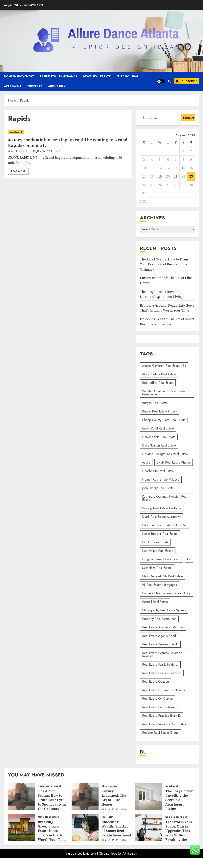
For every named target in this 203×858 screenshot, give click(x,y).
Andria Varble (20, 151)
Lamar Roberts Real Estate (160, 533)
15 (183, 168)
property (34, 86)
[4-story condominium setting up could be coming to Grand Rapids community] (68, 132)
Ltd (189, 559)
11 (152, 168)
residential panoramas (58, 76)
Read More (18, 171)
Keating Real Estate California (162, 508)
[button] (169, 81)
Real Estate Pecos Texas (158, 707)
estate (146, 462)
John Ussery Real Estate (158, 488)
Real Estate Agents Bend (159, 636)
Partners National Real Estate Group (166, 593)
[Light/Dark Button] (161, 81)
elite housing (128, 76)
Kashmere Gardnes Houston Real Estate (164, 498)
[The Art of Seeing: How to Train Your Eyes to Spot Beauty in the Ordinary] (21, 796)
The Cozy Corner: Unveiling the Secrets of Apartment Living (179, 800)
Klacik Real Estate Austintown (161, 516)
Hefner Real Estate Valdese (160, 479)
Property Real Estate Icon (159, 619)
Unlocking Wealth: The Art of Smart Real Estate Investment (116, 828)
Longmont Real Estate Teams (161, 559)
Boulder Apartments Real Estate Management (163, 393)
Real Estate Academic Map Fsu (163, 627)
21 (175, 176)
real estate (108, 817)
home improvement (19, 76)
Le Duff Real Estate (155, 542)
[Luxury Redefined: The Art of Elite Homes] (85, 796)
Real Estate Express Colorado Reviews (162, 654)
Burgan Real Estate (155, 403)
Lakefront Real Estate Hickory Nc (164, 525)
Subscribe (189, 81)
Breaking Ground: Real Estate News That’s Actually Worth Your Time (167, 308)
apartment (12, 86)
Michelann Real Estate (157, 567)
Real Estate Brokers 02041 (160, 644)
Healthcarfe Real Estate (158, 471)
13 (168, 168)
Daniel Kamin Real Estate (158, 437)
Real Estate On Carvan (157, 698)
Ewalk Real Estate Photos (174, 462)
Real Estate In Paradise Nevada (163, 690)
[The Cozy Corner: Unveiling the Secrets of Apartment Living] (148, 796)
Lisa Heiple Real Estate (157, 550)
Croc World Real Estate (158, 428)
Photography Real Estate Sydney (164, 610)
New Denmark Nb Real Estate (162, 576)
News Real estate (97, 76)
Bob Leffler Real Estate (157, 382)
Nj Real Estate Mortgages (159, 584)
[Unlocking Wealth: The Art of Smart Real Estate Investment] (85, 827)
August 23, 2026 (115, 809)
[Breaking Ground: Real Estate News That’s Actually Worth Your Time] (21, 827)
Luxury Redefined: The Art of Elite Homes (114, 798)
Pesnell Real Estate (155, 602)
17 (144, 176)
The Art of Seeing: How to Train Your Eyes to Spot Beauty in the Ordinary (164, 264)
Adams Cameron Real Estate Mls (164, 365)
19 (160, 176)
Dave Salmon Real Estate (159, 445)
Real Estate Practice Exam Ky (161, 715)
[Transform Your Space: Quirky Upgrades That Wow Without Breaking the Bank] (148, 827)
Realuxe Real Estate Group (160, 732)
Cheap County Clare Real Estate (164, 420)
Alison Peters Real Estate (159, 374)
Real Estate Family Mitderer (160, 664)
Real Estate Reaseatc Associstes (164, 724)
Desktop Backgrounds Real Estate (165, 454)
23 (191, 176)
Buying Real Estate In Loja (159, 411)
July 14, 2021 (44, 151)
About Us (55, 86)
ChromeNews (108, 853)
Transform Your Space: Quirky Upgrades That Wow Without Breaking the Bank (178, 833)
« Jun (143, 200)
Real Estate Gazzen (155, 681)
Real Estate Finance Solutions (161, 673)
